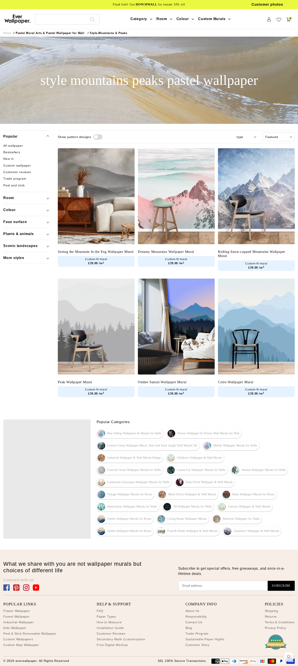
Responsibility (196, 616)
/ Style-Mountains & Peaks (107, 33)
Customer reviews (17, 172)
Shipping (271, 611)
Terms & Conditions (280, 622)
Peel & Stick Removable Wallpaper (30, 633)
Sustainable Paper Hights (204, 639)
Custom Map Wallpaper (21, 645)
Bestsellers (11, 152)
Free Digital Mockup (112, 645)
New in (8, 159)
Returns (271, 616)
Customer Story (197, 645)
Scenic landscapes (20, 246)
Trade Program (197, 633)
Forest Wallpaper (16, 616)
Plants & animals (18, 234)
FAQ (100, 611)
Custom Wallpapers (18, 639)
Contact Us (193, 622)
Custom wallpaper (17, 165)
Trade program (14, 179)
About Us (192, 611)
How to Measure (109, 622)
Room (8, 198)
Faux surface (15, 222)
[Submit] (92, 19)
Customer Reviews (111, 633)
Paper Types (106, 616)
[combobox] (67, 19)
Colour (9, 210)
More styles (13, 258)
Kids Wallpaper (14, 628)
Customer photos (267, 4)
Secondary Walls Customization (121, 639)
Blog (188, 628)
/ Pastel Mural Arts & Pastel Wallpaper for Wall (49, 33)
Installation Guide (110, 628)
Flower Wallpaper (16, 611)
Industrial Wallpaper (18, 622)
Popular (10, 136)
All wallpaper (13, 145)
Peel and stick (14, 185)
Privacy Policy (275, 628)
